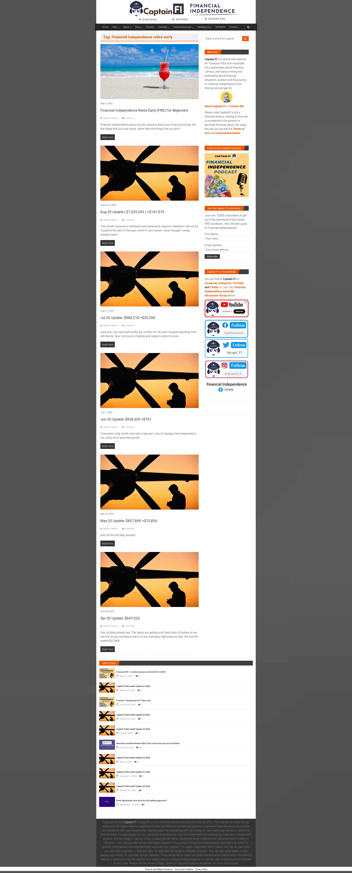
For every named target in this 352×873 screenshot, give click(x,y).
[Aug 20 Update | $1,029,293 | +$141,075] (149, 173)
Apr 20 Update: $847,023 (120, 618)
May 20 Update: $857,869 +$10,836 (128, 521)
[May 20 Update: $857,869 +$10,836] (149, 481)
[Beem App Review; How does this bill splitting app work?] (107, 801)
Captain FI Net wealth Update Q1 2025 (133, 772)
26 (140, 747)
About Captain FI (215, 106)
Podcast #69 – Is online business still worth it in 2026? (141, 672)
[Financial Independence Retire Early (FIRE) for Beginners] (149, 71)
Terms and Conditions (184, 869)
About (126, 27)
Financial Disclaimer (227, 133)
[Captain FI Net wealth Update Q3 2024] (107, 787)
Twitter (214, 287)
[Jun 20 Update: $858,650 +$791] (149, 380)
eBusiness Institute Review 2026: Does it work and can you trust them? (148, 743)
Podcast (150, 27)
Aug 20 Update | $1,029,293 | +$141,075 (132, 212)
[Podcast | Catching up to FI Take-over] (107, 701)
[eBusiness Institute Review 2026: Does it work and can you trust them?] (107, 744)
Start (114, 27)
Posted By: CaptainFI (110, 118)
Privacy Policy (201, 869)
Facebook (211, 283)
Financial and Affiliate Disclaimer (159, 869)
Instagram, (225, 283)
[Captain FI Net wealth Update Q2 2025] (107, 758)
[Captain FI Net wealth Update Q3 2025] (107, 730)
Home (105, 27)
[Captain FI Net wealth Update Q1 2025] (107, 773)
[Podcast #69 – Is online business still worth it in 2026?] (107, 673)
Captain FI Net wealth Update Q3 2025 (133, 729)
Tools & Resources (182, 27)
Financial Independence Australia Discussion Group (225, 291)
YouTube (238, 283)
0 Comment (129, 118)
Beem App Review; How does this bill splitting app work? (141, 800)
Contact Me (236, 106)
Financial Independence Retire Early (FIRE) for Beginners (144, 110)
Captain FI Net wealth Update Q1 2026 (133, 686)
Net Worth (220, 27)
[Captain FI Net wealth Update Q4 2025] (107, 716)
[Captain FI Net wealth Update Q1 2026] (107, 687)
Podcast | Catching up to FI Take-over (133, 700)
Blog (137, 27)
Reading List (203, 27)
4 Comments (129, 626)
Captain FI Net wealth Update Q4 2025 (133, 715)
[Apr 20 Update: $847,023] (149, 579)
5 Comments (129, 529)
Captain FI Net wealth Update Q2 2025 (133, 758)
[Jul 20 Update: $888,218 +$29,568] (149, 278)
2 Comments (129, 220)
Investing (162, 27)
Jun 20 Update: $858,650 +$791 (126, 419)
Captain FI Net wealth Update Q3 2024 (133, 786)
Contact (233, 27)
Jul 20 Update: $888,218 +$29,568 (127, 318)
